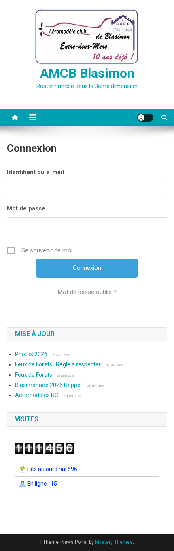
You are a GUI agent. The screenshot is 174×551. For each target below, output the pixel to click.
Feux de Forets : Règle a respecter (58, 364)
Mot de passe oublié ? (87, 292)
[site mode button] (145, 118)
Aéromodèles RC (36, 395)
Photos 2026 (31, 354)
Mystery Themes (114, 542)
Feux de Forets (33, 375)
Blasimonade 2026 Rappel (48, 385)
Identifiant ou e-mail (35, 172)
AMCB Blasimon (87, 73)
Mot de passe (26, 208)
